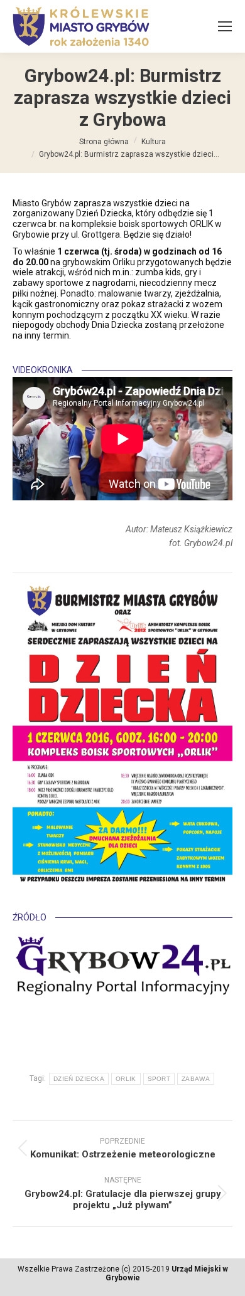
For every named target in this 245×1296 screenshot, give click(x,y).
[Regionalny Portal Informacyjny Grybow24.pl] (122, 968)
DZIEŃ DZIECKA (78, 1078)
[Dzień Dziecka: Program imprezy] (122, 733)
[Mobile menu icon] (224, 26)
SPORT (159, 1078)
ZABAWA (196, 1078)
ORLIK (126, 1078)
